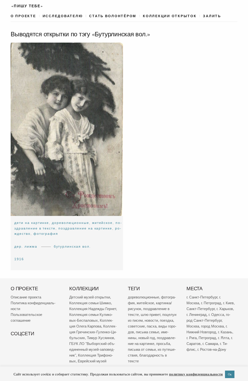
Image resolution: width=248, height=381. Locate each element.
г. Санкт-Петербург (201, 297)
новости (151, 320)
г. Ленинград (196, 314)
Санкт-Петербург (200, 309)
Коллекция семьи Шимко (90, 303)
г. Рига (191, 338)
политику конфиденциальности (196, 374)
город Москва (212, 326)
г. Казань (225, 332)
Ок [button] (230, 374)
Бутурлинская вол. (72, 246)
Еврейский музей (92, 361)
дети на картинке (31, 223)
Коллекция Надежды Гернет (92, 309)
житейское (102, 223)
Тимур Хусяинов (100, 338)
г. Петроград (211, 303)
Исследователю (63, 16)
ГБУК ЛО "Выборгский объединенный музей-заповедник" (92, 349)
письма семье (147, 332)
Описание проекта (26, 297)
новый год (146, 338)
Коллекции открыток (169, 16)
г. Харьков (225, 309)
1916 (19, 259)
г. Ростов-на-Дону (211, 349)
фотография (45, 234)
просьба (163, 344)
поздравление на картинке (85, 228)
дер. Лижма (25, 246)
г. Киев (228, 303)
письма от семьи (142, 349)
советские (136, 326)
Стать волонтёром (112, 16)
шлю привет (150, 314)
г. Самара (210, 344)
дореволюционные (70, 223)
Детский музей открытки (89, 297)
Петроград (207, 338)
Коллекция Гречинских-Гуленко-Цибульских (93, 332)
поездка (166, 320)
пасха (151, 326)
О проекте (23, 16)
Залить (212, 16)
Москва (192, 326)
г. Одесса (216, 314)
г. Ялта (223, 338)
